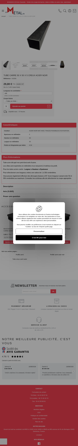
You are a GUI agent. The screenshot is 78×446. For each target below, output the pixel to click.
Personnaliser (39, 231)
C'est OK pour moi (39, 238)
